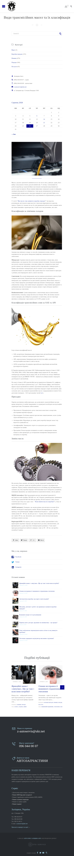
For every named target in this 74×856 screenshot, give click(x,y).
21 (44, 122)
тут (42, 393)
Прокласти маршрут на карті (20, 827)
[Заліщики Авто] (36, 6)
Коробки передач (17, 54)
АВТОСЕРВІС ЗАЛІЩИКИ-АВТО (32, 838)
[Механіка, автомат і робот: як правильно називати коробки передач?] (16, 609)
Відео (13, 50)
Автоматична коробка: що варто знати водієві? (34, 599)
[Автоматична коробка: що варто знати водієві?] (16, 601)
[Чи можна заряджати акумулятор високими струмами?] (16, 640)
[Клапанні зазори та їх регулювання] (16, 617)
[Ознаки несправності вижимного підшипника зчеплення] (16, 593)
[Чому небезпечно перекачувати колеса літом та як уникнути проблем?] (16, 632)
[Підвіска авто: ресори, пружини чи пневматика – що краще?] (16, 624)
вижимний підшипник (47, 706)
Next (62, 687)
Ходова (21, 706)
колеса (16, 706)
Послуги (14, 66)
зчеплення (57, 706)
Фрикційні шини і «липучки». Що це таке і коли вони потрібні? (39, 583)
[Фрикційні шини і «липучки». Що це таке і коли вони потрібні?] (16, 585)
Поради (14, 62)
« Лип (14, 134)
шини (25, 706)
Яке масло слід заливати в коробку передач (31, 201)
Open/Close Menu (3, 6)
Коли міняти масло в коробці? (44, 501)
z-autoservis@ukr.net (19, 87)
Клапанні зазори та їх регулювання (30, 615)
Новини (14, 58)
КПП (61, 706)
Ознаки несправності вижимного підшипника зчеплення (37, 591)
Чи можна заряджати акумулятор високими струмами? (36, 638)
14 (44, 119)
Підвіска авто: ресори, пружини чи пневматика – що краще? (38, 622)
